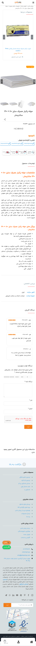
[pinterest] (25, 595)
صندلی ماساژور (23, 584)
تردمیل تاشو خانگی (24, 477)
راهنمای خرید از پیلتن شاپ (22, 510)
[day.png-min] (22, 151)
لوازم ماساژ (23, 6)
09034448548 (16, 144)
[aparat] (21, 595)
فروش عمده (26, 534)
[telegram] (6, 595)
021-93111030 (26, 549)
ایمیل (30, 409)
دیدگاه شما (28, 382)
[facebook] (28, 595)
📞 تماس (6, 542)
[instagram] (32, 595)
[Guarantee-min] (14, 151)
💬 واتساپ (7, 547)
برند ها (28, 517)
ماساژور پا (27, 490)
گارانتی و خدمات (25, 537)
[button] (32, 37)
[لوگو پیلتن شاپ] (18, 2)
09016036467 (4, 144)
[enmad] (18, 620)
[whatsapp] (10, 595)
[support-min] (31, 151)
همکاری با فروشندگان (24, 531)
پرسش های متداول (24, 504)
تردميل (5, 579)
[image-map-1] (18, 610)
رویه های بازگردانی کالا (24, 507)
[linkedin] (13, 595)
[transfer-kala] (6, 150)
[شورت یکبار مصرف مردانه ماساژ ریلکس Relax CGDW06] (18, 30)
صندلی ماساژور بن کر (24, 483)
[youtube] (17, 595)
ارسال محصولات (25, 514)
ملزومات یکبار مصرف (14, 6)
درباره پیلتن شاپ (25, 528)
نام (30, 400)
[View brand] (18, 127)
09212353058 (28, 144)
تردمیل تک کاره (26, 480)
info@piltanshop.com (23, 555)
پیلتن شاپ (30, 6)
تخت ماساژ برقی (25, 487)
